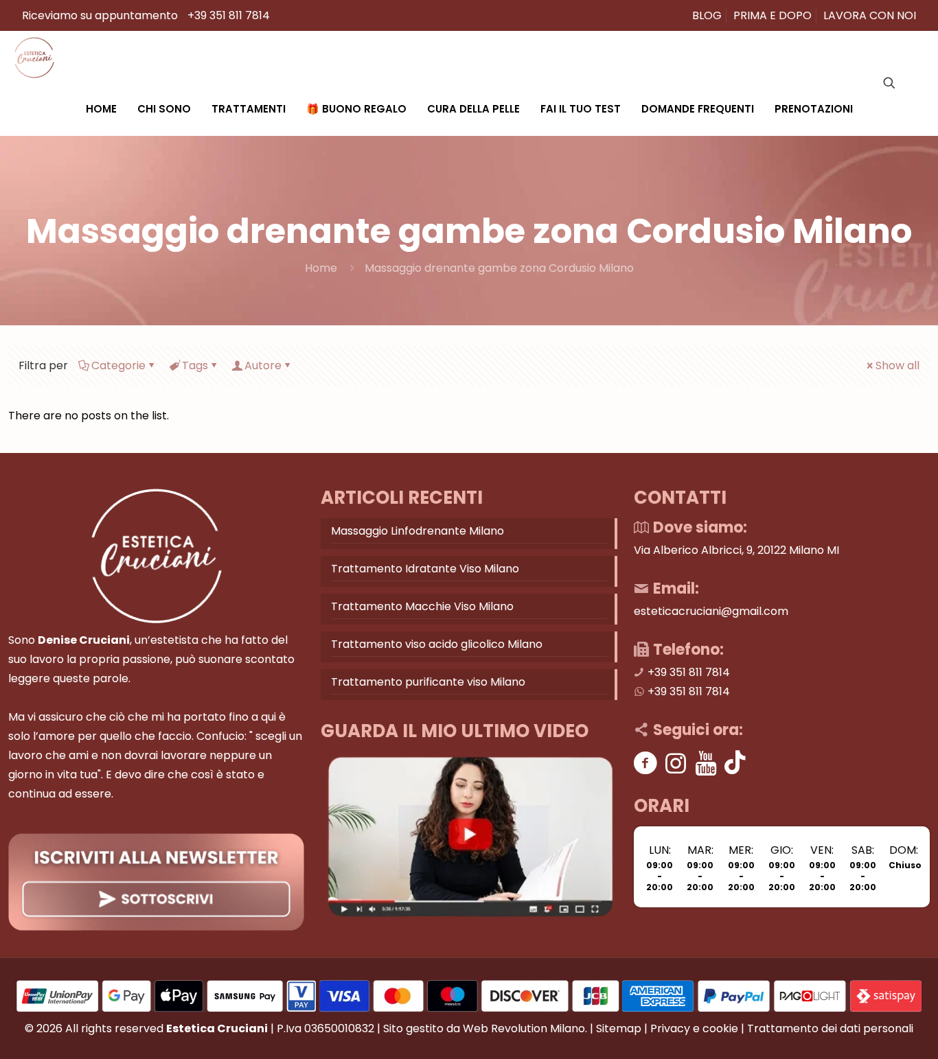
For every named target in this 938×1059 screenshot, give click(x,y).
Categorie (118, 365)
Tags (195, 365)
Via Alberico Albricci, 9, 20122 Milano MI (736, 550)
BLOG (707, 15)
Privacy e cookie (694, 1028)
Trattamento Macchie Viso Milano (422, 606)
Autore (263, 365)
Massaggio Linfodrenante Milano (417, 531)
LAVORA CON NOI (869, 15)
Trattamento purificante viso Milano (428, 682)
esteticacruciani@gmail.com (711, 611)
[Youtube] (706, 763)
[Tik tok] (735, 763)
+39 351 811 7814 (228, 15)
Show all (897, 365)
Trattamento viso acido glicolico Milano (436, 644)
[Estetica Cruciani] (34, 57)
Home (321, 268)
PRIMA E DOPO (772, 15)
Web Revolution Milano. (525, 1028)
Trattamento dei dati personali (830, 1028)
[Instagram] (676, 763)
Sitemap (618, 1028)
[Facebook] (646, 763)
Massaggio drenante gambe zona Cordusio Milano (499, 268)
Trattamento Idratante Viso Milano (425, 569)
